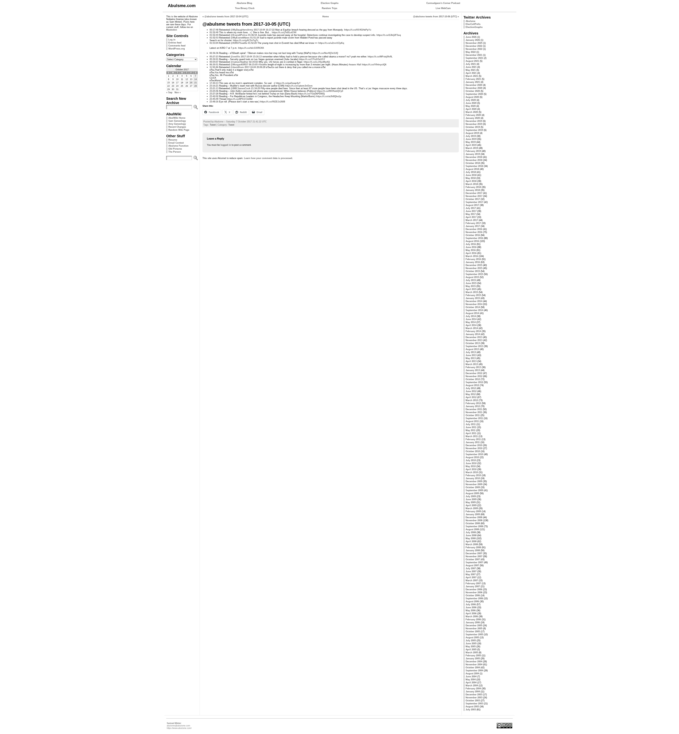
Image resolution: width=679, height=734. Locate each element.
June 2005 (471, 643)
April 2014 (471, 325)
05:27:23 (214, 56)
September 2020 (474, 94)
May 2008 (471, 538)
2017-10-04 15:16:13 (251, 56)
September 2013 (474, 346)
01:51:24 (254, 37)
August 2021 (472, 61)
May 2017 (471, 214)
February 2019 (473, 151)
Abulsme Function (178, 145)
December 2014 (474, 301)
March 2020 (472, 112)
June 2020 (471, 103)
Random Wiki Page (178, 130)
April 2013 (471, 361)
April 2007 (471, 577)
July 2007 (471, 568)
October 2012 (473, 379)
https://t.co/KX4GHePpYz (357, 29)
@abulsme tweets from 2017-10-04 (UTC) (226, 16)
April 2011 (471, 433)
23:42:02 (214, 96)
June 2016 (471, 247)
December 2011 (474, 409)
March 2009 (472, 508)
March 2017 (472, 220)
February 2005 (473, 655)
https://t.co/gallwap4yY (288, 83)
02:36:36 (214, 53)
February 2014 (473, 331)
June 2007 (471, 571)
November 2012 (474, 376)
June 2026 (471, 37)
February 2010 (473, 475)
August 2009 (472, 493)
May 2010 (471, 466)
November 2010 (474, 448)
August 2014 (472, 313)
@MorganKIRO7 (239, 64)
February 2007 (473, 583)
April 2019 (471, 145)
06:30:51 (214, 64)
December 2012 (474, 373)
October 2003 (473, 700)
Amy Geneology (177, 124)
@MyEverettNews (240, 37)
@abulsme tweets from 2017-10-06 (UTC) (435, 16)
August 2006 (472, 601)
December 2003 (474, 694)
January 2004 (473, 691)
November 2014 (474, 304)
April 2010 (471, 469)
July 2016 (471, 244)
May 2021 (471, 70)
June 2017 (471, 211)
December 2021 (474, 55)
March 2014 (472, 328)
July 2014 (471, 316)
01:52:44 (214, 35)
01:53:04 (214, 43)
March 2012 (472, 400)
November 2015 (474, 268)
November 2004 (474, 664)
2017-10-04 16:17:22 (264, 29)
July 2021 (471, 64)
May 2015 (471, 286)
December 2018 (474, 157)
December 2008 (474, 517)
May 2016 (471, 250)
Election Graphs (329, 3)
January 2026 (473, 40)
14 (195, 79)
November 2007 (474, 556)
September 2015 (474, 274)
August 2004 (472, 673)
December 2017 (474, 193)
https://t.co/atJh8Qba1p (328, 96)
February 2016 (473, 259)
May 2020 (471, 106)
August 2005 (472, 637)
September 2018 (474, 166)
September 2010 (474, 454)
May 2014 (471, 322)
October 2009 (473, 487)
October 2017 (473, 199)
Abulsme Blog (244, 3)
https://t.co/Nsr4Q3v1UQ (325, 53)
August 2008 (472, 529)
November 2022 (474, 49)
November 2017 (474, 196)
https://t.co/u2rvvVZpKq (331, 43)
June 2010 (471, 463)
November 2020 (474, 88)
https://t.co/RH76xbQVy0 (330, 91)
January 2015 (473, 298)
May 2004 (471, 679)
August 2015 (472, 277)
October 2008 (473, 523)
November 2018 (474, 160)
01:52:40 (214, 32)
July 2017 (471, 208)
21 (195, 83)
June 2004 (471, 676)
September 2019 (474, 130)
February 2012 (473, 403)
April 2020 (471, 109)
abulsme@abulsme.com (178, 725)
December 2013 (474, 337)
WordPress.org (176, 48)
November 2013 (474, 340)
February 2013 (473, 367)
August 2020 (472, 97)
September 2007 (474, 562)
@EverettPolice (239, 35)
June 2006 (471, 607)
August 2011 (472, 421)
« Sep (169, 92)
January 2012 (473, 406)
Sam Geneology (177, 121)
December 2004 (474, 661)
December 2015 (474, 265)
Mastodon (171, 29)
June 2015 (471, 283)
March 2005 (472, 652)
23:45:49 (214, 99)
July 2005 (471, 640)
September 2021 (474, 58)
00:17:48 (214, 29)
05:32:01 (214, 59)
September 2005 (474, 634)
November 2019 (474, 124)
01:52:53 (214, 37)
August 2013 (472, 349)
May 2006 (471, 610)
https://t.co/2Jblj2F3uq (388, 35)
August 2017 (472, 205)
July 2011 (471, 424)
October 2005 (473, 631)
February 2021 (473, 79)
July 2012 (471, 388)
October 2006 (473, 595)
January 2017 (473, 226)
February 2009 (473, 511)
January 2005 (473, 658)
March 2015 (472, 292)
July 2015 (471, 280)
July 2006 (471, 604)
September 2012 (474, 382)
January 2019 (473, 154)
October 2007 (473, 559)
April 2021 (471, 73)
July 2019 (471, 136)
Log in (171, 39)
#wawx (352, 64)
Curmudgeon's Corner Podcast (443, 3)
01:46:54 (252, 35)
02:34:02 (253, 62)
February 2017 (473, 223)
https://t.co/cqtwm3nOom (299, 85)
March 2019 (472, 148)
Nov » (178, 92)
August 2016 (472, 241)
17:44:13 (214, 83)
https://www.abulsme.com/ (179, 728)
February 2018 (473, 187)
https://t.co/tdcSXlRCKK (251, 48)
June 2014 (471, 319)
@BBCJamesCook (240, 88)
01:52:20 (252, 43)
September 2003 (474, 703)
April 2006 (471, 613)
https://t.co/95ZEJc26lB (272, 101)
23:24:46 (214, 91)
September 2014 (474, 310)
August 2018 (472, 169)
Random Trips (329, 8)
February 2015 (473, 295)
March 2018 (472, 184)
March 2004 (472, 685)
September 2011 (474, 418)
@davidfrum (237, 67)
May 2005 (471, 646)
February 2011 (473, 439)
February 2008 (473, 547)
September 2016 (474, 238)
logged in (225, 145)
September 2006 (474, 598)
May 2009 (471, 502)
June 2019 (471, 139)
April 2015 (471, 289)
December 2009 (474, 481)
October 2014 (473, 307)
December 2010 (474, 445)
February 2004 (473, 688)
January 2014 (473, 334)
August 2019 (472, 133)
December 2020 (474, 85)
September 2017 (474, 202)
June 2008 (471, 535)
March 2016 (472, 256)
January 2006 (473, 622)
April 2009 (471, 505)
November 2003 (474, 697)
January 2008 (473, 550)
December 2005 (474, 625)
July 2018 (471, 172)
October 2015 (473, 271)
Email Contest (176, 142)
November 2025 (474, 43)
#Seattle (262, 64)
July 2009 (471, 496)
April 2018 (471, 181)
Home (325, 16)
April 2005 (471, 649)
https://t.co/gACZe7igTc (245, 40)
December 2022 (474, 46)
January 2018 (473, 190)
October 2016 (473, 235)
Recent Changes (177, 127)
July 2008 (471, 532)
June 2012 (471, 391)
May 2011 (470, 430)
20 (191, 83)
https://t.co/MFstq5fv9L (380, 56)
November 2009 (474, 484)
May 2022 (471, 52)
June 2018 (471, 175)
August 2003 (472, 706)
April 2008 (471, 541)
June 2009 (471, 499)
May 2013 (471, 358)
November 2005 (474, 628)
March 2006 (472, 616)
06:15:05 (253, 64)
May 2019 (471, 142)
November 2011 (474, 412)
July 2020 (471, 100)
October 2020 (473, 91)
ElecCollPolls (473, 24)
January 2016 (473, 262)
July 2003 (471, 709)
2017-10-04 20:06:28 (255, 67)
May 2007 (471, 574)
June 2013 (471, 355)
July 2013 (471, 352)
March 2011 (472, 436)
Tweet (213, 124)
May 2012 (471, 394)
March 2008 (472, 544)
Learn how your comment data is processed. (268, 158)
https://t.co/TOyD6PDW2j (311, 93)
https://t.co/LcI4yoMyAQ (317, 62)
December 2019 (474, 121)
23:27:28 (214, 93)
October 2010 (473, 451)
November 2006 (474, 592)
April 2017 (471, 217)
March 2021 (472, 76)
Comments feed (176, 45)
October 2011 (473, 415)
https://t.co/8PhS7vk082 (240, 99)
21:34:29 (255, 88)
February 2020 (473, 115)
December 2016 (474, 229)
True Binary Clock (244, 8)
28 (195, 86)
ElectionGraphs (474, 27)
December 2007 (474, 553)
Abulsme (470, 21)
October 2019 (473, 127)
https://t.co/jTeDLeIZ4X (284, 32)
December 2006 (474, 589)
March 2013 (472, 364)
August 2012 (472, 385)
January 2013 (473, 370)
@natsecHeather (239, 62)
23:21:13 (214, 88)
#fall (359, 64)
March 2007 (472, 580)
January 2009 (473, 514)
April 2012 (471, 397)
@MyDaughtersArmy (242, 29)
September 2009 (474, 490)
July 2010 (471, 460)
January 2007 (473, 586)
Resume (172, 139)
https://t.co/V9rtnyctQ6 (374, 64)
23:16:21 (214, 85)
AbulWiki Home (176, 118)
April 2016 (471, 253)
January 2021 (473, 82)
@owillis (235, 56)
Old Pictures (175, 148)
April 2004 (471, 682)
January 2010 (473, 478)
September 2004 (474, 670)
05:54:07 (214, 62)
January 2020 (473, 118)
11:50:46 (214, 67)
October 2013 (473, 343)
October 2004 (473, 667)
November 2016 (474, 232)
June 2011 (471, 427)
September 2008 (474, 526)
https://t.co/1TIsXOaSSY (312, 59)
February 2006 (473, 619)
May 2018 (471, 178)
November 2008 (474, 520)
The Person (174, 151)
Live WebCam (443, 8)
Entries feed (174, 42)
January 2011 (473, 442)
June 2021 (471, 67)
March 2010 (472, 472)
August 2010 (472, 457)
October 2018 (473, 163)
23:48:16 (214, 101)
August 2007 (472, 565)
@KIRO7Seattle (239, 43)
